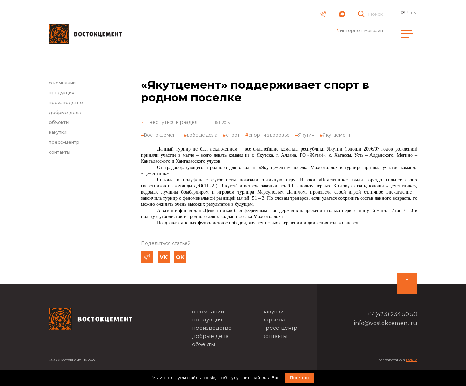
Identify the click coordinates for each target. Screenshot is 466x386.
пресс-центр (64, 142)
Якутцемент (337, 135)
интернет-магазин (361, 30)
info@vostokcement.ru (385, 323)
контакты (59, 152)
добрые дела (65, 112)
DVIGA (411, 360)
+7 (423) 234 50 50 (392, 314)
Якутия (306, 135)
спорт (233, 135)
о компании (62, 82)
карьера (273, 319)
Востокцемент (161, 135)
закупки (58, 132)
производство (66, 102)
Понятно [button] (299, 377)
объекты (59, 122)
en (414, 13)
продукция (61, 92)
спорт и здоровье (269, 135)
